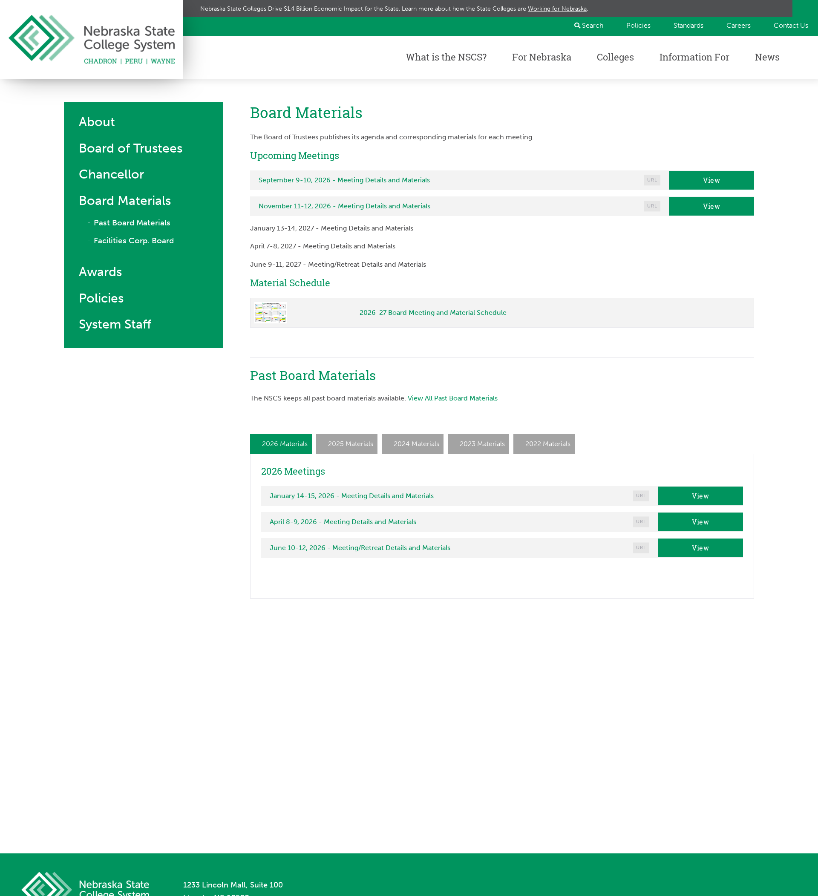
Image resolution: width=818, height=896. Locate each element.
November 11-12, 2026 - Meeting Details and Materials (344, 206)
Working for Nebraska (557, 8)
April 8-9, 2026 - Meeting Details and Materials (343, 522)
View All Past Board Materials (453, 398)
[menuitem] (634, 25)
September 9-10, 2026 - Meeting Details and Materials (344, 180)
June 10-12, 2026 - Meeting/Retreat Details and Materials (360, 548)
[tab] (281, 444)
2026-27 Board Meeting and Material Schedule (433, 312)
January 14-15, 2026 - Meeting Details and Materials (352, 496)
